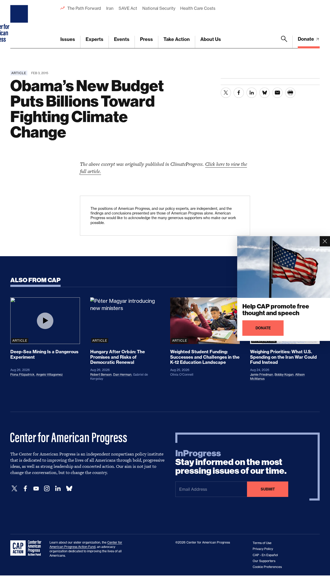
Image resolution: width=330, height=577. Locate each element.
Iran (109, 8)
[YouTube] (36, 488)
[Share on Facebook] (239, 93)
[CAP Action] (27, 548)
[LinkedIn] (58, 488)
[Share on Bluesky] (264, 93)
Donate (306, 39)
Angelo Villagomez (49, 374)
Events (121, 39)
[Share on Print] (290, 93)
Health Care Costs (197, 8)
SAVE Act (128, 8)
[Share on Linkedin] (251, 93)
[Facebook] (25, 488)
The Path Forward (84, 8)
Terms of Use (262, 543)
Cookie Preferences (267, 567)
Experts (94, 39)
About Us (210, 39)
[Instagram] (47, 488)
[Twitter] (14, 488)
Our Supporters (264, 561)
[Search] (284, 42)
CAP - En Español (265, 555)
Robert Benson (101, 374)
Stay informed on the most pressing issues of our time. (231, 462)
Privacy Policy (263, 549)
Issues (67, 39)
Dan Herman (122, 374)
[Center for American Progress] (19, 24)
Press (146, 39)
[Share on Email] (277, 93)
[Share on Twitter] (226, 93)
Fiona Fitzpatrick (22, 374)
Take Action (176, 39)
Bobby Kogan (284, 374)
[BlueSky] (69, 488)
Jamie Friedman (261, 374)
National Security (158, 8)
